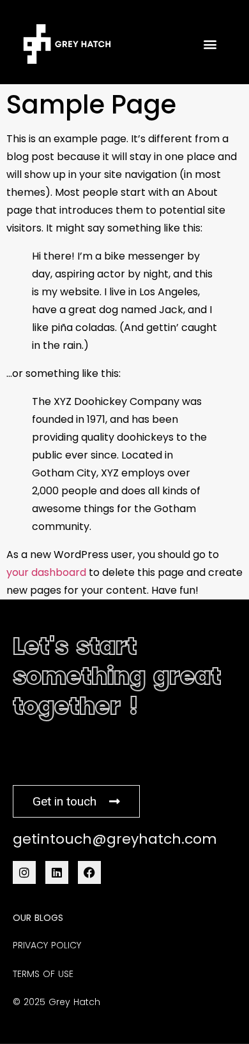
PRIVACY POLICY (47, 945)
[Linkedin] (56, 872)
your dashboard (46, 572)
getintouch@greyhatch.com (115, 839)
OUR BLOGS (38, 917)
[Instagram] (24, 872)
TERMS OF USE (43, 973)
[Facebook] (89, 872)
